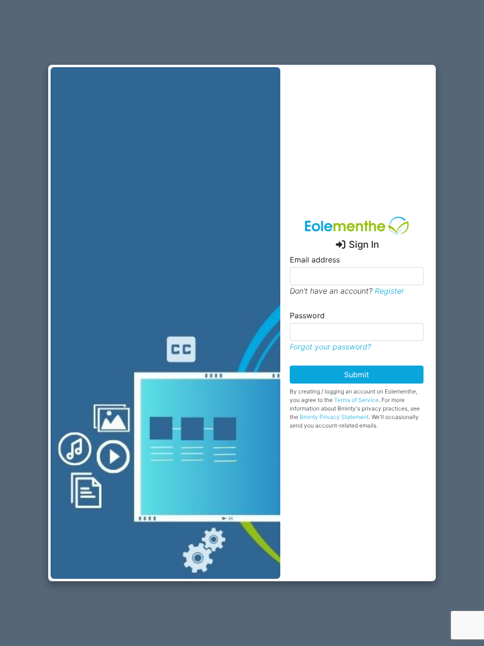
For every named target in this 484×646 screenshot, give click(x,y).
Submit (356, 374)
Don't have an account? (347, 291)
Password (307, 315)
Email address (315, 259)
